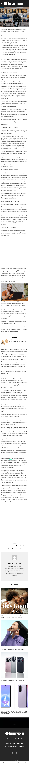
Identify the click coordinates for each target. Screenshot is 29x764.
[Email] (8, 548)
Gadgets (14, 20)
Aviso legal (20, 743)
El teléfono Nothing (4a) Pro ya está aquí (12, 680)
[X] (10, 738)
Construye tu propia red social (17, 341)
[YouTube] (18, 738)
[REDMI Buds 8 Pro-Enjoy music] (14, 633)
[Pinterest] (15, 738)
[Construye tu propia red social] (4, 341)
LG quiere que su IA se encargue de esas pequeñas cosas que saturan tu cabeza (12, 616)
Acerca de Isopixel (10, 743)
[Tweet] (8, 546)
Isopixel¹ (16, 760)
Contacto (21, 746)
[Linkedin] (21, 738)
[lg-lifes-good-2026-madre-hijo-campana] (14, 601)
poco (2, 361)
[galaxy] (14, 696)
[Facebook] (7, 738)
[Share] (12, 546)
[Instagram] (13, 738)
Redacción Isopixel (7, 20)
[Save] (23, 546)
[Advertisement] (14, 251)
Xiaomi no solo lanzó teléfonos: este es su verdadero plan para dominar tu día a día (12, 648)
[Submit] (20, 546)
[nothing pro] (14, 665)
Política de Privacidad (11, 746)
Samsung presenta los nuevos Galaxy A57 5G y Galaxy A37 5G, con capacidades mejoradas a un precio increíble (14, 712)
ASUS (10, 458)
